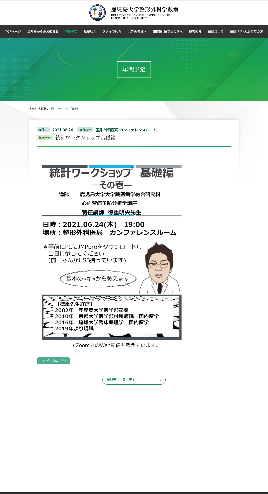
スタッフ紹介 (112, 31)
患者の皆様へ (137, 31)
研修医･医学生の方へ (168, 31)
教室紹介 (90, 31)
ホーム (32, 108)
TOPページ (13, 31)
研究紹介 (195, 31)
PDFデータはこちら (53, 360)
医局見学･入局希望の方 (246, 31)
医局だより (216, 31)
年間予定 (71, 31)
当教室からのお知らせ (43, 31)
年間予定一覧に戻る (121, 379)
